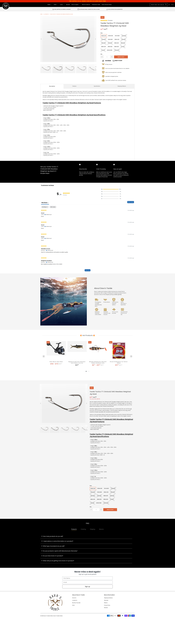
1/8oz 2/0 (116, 43)
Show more (87, 270)
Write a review (130, 202)
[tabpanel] (87, 239)
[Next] (95, 39)
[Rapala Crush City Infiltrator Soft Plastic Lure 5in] (77, 350)
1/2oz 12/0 (103, 39)
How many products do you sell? (53, 536)
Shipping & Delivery (108, 597)
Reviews (106, 607)
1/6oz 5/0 (123, 39)
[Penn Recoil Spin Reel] (56, 350)
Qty (101, 54)
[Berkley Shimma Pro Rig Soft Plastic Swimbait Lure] (98, 350)
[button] (50, 4)
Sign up (87, 586)
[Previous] (41, 39)
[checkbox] (52, 207)
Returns (105, 602)
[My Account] (169, 4)
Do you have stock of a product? (53, 556)
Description (52, 86)
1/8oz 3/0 (123, 43)
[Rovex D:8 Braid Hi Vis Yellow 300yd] (118, 350)
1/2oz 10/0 (124, 35)
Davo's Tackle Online (48, 615)
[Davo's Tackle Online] (5, 6)
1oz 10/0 (123, 46)
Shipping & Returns (122, 86)
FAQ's (73, 605)
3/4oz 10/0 (109, 50)
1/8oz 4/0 (103, 46)
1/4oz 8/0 (110, 39)
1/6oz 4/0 (117, 39)
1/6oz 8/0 (110, 43)
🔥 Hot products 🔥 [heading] (87, 335)
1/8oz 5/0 (110, 46)
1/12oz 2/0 (103, 35)
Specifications (97, 86)
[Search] (166, 4)
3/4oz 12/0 (116, 50)
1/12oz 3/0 (110, 35)
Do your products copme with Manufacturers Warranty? (60, 551)
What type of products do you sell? (54, 546)
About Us (74, 597)
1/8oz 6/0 (116, 46)
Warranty (106, 600)
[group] (56, 353)
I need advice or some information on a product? (58, 541)
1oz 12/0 (103, 50)
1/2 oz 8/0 (117, 35)
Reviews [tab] (45, 203)
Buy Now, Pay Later (76, 602)
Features (74, 86)
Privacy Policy (107, 605)
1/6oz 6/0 (103, 43)
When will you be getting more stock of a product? (58, 561)
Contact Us (74, 600)
